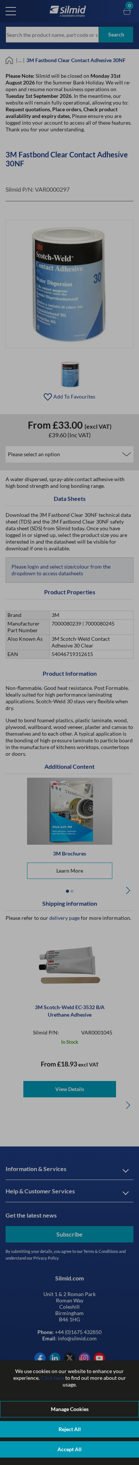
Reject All (70, 1429)
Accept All (69, 1449)
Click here (52, 1378)
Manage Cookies (70, 1409)
